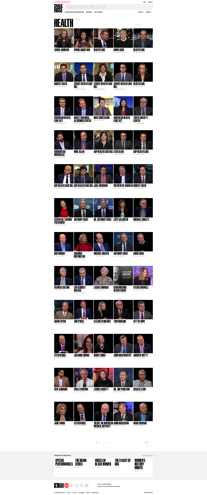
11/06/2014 (140, 356)
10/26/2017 (61, 50)
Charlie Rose (58, 8)
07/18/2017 (139, 50)
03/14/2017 (83, 186)
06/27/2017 (83, 86)
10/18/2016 (63, 221)
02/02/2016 (101, 254)
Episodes (89, 12)
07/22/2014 (139, 390)
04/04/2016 (80, 255)
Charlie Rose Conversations (74, 12)
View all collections (147, 455)
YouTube (86, 485)
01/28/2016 (121, 254)
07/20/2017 (119, 50)
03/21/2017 (141, 152)
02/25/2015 (139, 322)
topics (140, 12)
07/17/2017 (60, 84)
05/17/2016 (121, 220)
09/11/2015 (120, 289)
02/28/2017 (123, 186)
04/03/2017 (60, 154)
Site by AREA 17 (148, 492)
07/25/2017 (99, 50)
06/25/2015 (60, 322)
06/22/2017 (123, 86)
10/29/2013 (103, 425)
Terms (69, 492)
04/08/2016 (60, 254)
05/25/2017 (62, 120)
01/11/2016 (138, 254)
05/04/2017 (122, 120)
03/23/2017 (119, 152)
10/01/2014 (81, 390)
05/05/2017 (102, 118)
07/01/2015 (141, 288)
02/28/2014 (80, 423)
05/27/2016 (102, 220)
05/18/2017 (82, 120)
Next (146, 442)
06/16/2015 (79, 322)
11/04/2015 (62, 288)
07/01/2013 (140, 423)
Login (144, 2)
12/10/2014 (100, 356)
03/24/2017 (79, 152)
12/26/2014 (82, 356)
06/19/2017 (139, 84)
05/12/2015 (120, 322)
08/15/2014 (101, 390)
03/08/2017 (101, 186)
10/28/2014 (61, 390)
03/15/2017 (64, 186)
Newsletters (95, 492)
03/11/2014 (59, 423)
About (88, 492)
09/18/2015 (101, 288)
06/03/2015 (102, 322)
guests (148, 12)
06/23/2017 (103, 86)
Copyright (81, 492)
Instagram (81, 485)
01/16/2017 (139, 186)
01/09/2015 (60, 356)
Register (150, 2)
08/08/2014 (122, 390)
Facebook (76, 485)
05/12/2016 (141, 220)
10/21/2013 (121, 423)
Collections (98, 12)
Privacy (75, 492)
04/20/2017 (140, 120)
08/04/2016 (81, 220)
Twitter (71, 485)
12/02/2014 (122, 356)
